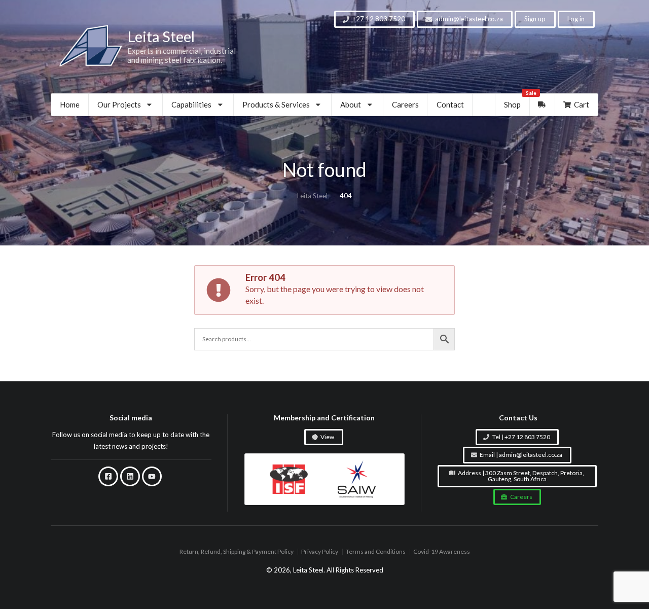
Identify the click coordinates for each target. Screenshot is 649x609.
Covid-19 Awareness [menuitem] (441, 552)
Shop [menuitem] (516, 101)
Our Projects (119, 104)
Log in (576, 19)
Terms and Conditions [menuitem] (376, 552)
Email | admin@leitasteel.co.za (521, 455)
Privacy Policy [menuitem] (319, 552)
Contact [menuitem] (450, 104)
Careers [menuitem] (405, 104)
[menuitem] (126, 105)
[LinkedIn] (130, 477)
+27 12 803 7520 (378, 19)
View (327, 437)
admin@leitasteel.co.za (469, 19)
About (350, 104)
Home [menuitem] (70, 104)
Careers (521, 496)
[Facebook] (108, 477)
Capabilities (191, 104)
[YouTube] (152, 477)
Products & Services (276, 104)
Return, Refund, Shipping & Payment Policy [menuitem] (236, 552)
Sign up (535, 19)
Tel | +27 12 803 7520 (521, 437)
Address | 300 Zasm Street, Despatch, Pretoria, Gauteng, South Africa (521, 476)
